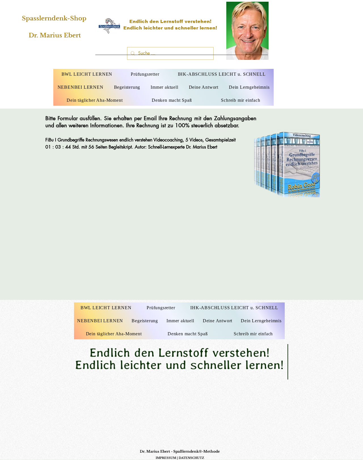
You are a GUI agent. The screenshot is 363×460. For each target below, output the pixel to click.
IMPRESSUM (166, 458)
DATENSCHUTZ (191, 458)
